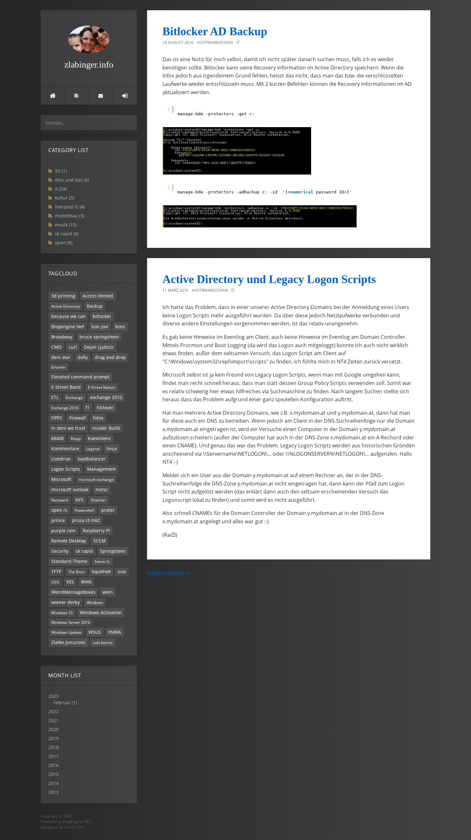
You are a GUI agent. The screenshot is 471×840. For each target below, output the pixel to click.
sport (63, 243)
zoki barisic (103, 642)
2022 (53, 711)
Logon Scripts (65, 469)
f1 (88, 407)
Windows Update (66, 632)
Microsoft (61, 479)
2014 (53, 783)
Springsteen (113, 551)
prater (108, 510)
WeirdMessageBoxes (73, 592)
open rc (59, 510)
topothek (101, 571)
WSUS (94, 632)
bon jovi (99, 326)
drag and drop (110, 357)
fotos (98, 418)
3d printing (63, 296)
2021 (53, 720)
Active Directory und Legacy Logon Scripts (269, 279)
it (61, 189)
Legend (92, 448)
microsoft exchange (96, 479)
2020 (53, 729)
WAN (86, 582)
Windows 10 (62, 612)
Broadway (61, 337)
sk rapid (66, 234)
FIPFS (56, 418)
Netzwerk (59, 499)
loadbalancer (92, 459)
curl (73, 347)
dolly (83, 357)
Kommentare (65, 448)
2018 (53, 747)
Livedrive (60, 459)
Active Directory (65, 306)
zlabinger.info (88, 64)
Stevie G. (102, 561)
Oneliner (98, 499)
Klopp (76, 438)
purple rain (63, 530)
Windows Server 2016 (70, 622)
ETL (55, 397)
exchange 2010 (106, 397)
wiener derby (65, 602)
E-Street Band (66, 387)
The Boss (76, 571)
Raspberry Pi (96, 530)
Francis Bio (73, 827)
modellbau (69, 216)
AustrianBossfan (215, 42)
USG (55, 581)
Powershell (84, 510)
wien (108, 592)
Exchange (74, 397)
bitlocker (102, 316)
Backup (95, 306)
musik (66, 225)
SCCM (99, 541)
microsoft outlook (69, 489)
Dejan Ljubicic (99, 347)
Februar (62, 702)
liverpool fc (70, 207)
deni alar (60, 357)
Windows (95, 602)
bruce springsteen (99, 337)
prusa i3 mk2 (86, 520)
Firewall (77, 418)
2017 (53, 756)
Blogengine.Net (67, 326)
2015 (53, 774)
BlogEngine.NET (76, 821)
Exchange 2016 (64, 407)
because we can (68, 316)
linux (111, 448)
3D (61, 171)
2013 (53, 792)
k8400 (57, 438)
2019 (53, 738)
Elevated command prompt (80, 377)
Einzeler (58, 367)
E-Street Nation (101, 387)
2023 (62, 699)
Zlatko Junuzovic (68, 642)
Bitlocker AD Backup (214, 31)
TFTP (56, 571)
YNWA (114, 632)
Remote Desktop (68, 541)
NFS (79, 500)
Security (60, 551)
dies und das (72, 180)
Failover (105, 407)
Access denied (97, 296)
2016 (53, 765)
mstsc (101, 489)
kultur (64, 198)
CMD (56, 347)
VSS (70, 582)
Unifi (122, 571)
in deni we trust (68, 428)
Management (101, 469)
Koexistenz (99, 438)
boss (120, 326)
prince (58, 520)
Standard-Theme (69, 561)
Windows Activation (101, 612)
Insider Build (106, 428)
